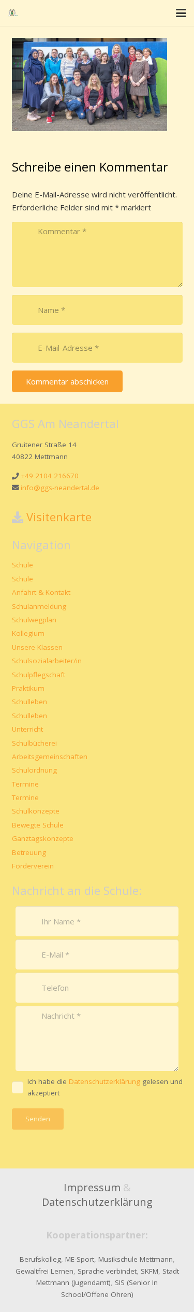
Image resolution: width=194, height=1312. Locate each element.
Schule (22, 564)
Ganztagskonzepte (42, 838)
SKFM (149, 1271)
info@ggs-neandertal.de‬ (60, 487)
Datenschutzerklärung (97, 1202)
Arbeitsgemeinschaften (49, 756)
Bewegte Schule (38, 825)
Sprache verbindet (107, 1271)
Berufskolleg (40, 1259)
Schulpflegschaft (38, 674)
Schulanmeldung (39, 606)
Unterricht (27, 729)
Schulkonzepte (35, 811)
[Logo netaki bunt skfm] (13, 13)
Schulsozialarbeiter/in (47, 660)
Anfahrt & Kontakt (41, 592)
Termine (25, 784)
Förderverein (33, 866)
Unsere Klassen (37, 647)
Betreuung (29, 852)
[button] (181, 13)
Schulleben (29, 701)
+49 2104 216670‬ (50, 475)
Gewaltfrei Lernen (44, 1271)
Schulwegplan (34, 619)
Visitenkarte (59, 516)
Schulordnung (34, 770)
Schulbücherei (34, 743)
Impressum (92, 1187)
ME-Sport (79, 1259)
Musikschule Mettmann (135, 1259)
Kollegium (28, 633)
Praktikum (28, 688)
